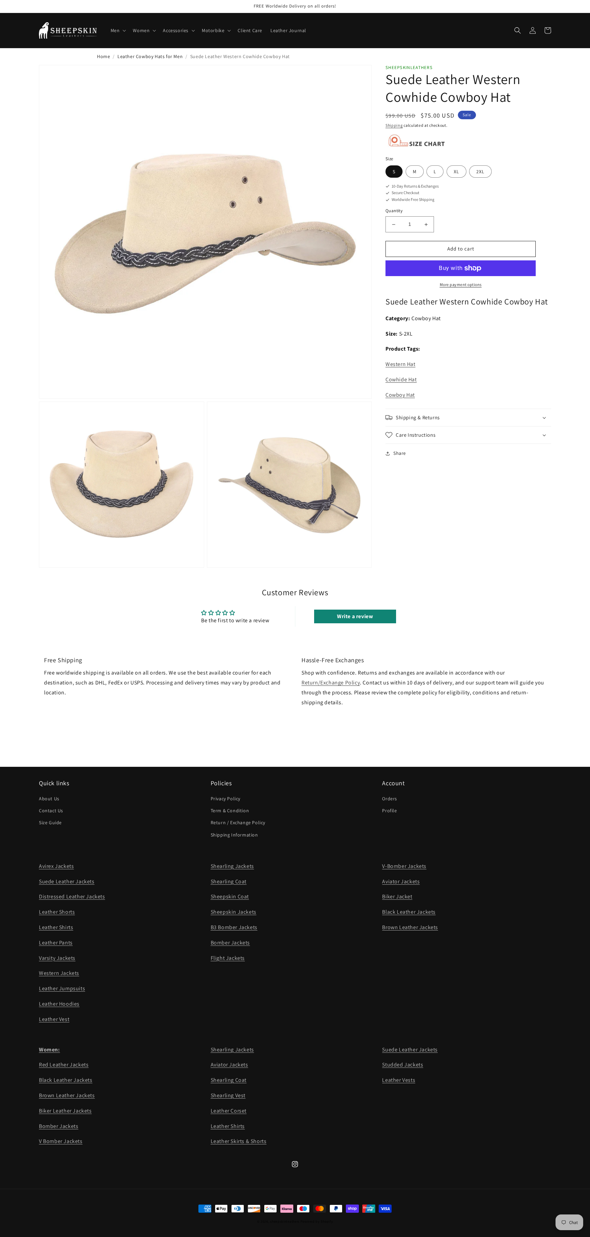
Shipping (394, 125)
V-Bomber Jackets (404, 866)
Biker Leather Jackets (65, 1110)
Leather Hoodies (59, 1003)
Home (103, 56)
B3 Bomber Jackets (234, 927)
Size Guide (50, 822)
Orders (389, 799)
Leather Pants (56, 942)
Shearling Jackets (232, 866)
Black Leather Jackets (409, 911)
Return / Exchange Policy (238, 822)
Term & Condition (230, 810)
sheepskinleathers (284, 1221)
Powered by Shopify (316, 1221)
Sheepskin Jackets (233, 911)
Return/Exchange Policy (330, 682)
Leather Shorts (57, 911)
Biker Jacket (397, 896)
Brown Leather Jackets (410, 927)
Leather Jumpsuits (62, 988)
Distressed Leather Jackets (72, 896)
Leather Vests (398, 1080)
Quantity (394, 211)
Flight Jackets (228, 958)
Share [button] (399, 453)
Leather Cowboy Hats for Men (150, 56)
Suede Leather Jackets (67, 881)
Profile (389, 810)
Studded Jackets (402, 1064)
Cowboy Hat (400, 395)
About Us (49, 799)
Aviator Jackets (401, 881)
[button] (118, 30)
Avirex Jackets (56, 866)
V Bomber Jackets (61, 1141)
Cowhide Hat (401, 379)
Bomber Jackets (230, 942)
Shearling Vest (228, 1095)
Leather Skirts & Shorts (239, 1141)
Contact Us (51, 810)
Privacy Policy (225, 799)
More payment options (461, 284)
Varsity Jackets (57, 958)
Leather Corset (229, 1110)
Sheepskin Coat (230, 896)
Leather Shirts (56, 927)
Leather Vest (54, 1019)
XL (456, 171)
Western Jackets (59, 973)
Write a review (355, 616)
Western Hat (400, 364)
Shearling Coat (229, 881)
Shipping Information (234, 835)
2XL (480, 171)
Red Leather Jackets (63, 1064)
